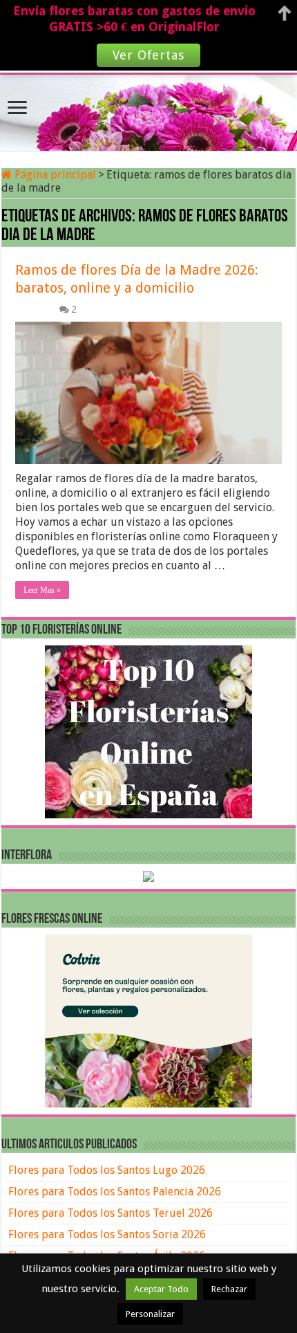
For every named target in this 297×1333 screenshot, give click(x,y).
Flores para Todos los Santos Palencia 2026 (114, 1191)
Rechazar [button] (229, 1289)
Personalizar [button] (150, 1314)
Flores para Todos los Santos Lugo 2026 (106, 1170)
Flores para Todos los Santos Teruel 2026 (110, 1213)
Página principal (54, 174)
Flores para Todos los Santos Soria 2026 (107, 1234)
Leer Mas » (42, 590)
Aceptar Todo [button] (161, 1289)
